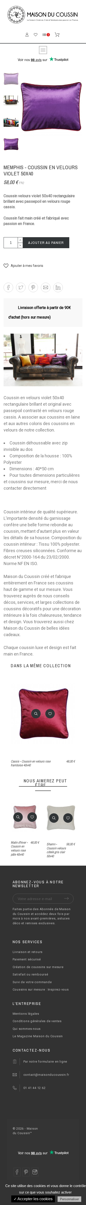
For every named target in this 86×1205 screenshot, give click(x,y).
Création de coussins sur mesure (38, 967)
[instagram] (35, 1172)
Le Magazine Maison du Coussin (38, 1036)
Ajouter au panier (46, 242)
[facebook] (17, 1172)
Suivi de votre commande (32, 982)
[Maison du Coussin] (43, 15)
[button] (23, 266)
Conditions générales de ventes (37, 1021)
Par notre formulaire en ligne (45, 1061)
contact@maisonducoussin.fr (46, 1074)
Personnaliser (69, 1199)
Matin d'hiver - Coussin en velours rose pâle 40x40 (19, 848)
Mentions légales (26, 1013)
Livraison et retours (28, 952)
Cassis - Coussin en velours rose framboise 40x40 (30, 763)
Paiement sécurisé (27, 959)
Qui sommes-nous (27, 1029)
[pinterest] (26, 1172)
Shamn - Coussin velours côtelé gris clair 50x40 (56, 850)
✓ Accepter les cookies (33, 1199)
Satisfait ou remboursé (30, 974)
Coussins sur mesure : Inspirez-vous (41, 989)
